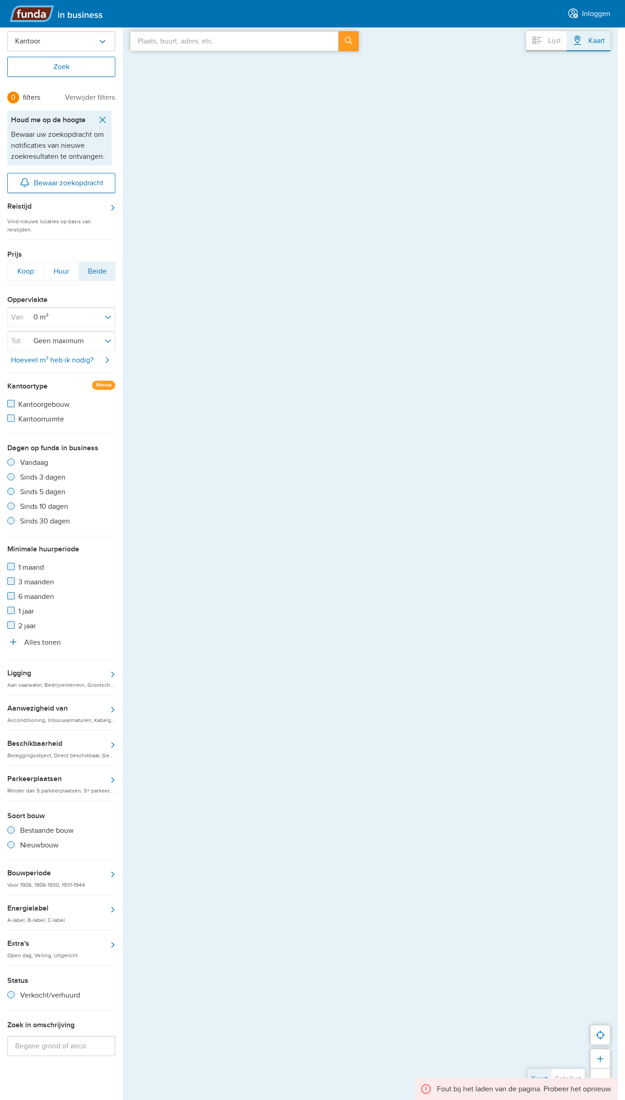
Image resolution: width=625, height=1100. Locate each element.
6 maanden (36, 596)
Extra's (42, 948)
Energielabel (36, 913)
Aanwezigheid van (61, 713)
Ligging (61, 678)
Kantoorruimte (41, 419)
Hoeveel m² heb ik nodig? (52, 360)
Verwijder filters (90, 97)
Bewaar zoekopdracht (68, 183)
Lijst (553, 40)
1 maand (31, 567)
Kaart (596, 40)
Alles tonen (41, 642)
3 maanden (36, 582)
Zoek (62, 66)
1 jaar (26, 611)
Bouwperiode (46, 878)
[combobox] (234, 41)
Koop (25, 273)
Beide (97, 273)
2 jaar (27, 626)
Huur (61, 273)
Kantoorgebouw (44, 404)
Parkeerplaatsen (61, 783)
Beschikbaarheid (61, 748)
